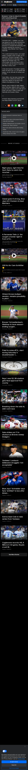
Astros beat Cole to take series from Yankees (12, 518)
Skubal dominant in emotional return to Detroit (12, 116)
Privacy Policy (21, 758)
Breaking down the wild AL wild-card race (13, 407)
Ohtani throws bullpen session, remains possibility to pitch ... (13, 296)
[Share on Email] (19, 105)
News (15, 5)
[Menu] (1, 2)
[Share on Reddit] (9, 105)
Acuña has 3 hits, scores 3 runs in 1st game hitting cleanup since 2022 (13, 132)
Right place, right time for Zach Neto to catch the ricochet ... (13, 170)
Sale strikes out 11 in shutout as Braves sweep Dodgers (13, 434)
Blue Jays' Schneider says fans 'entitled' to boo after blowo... (13, 491)
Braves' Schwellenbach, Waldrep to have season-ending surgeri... (13, 324)
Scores (9, 5)
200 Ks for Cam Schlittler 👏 (13, 266)
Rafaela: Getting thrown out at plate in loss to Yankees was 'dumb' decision (14, 124)
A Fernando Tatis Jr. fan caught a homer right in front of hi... (12, 236)
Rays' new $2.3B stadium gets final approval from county (13, 380)
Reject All (14, 765)
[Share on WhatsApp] (16, 105)
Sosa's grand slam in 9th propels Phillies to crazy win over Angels (13, 120)
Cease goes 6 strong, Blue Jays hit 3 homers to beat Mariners (13, 201)
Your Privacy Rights (14, 768)
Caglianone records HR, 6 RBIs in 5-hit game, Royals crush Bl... (13, 545)
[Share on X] (5, 105)
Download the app (21, 1)
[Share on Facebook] (12, 105)
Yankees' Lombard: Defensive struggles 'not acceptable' (12, 462)
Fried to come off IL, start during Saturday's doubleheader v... (13, 352)
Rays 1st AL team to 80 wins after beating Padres (13, 128)
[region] (14, 757)
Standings (21, 5)
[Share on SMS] (22, 105)
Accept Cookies (14, 761)
